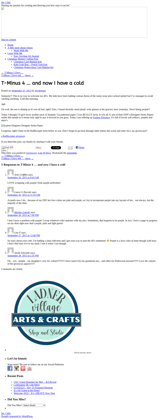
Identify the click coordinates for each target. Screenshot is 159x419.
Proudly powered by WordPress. (17, 416)
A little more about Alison (20, 47)
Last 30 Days (44, 153)
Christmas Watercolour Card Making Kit (33, 67)
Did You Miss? (14, 405)
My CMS (6, 2)
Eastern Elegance (101, 117)
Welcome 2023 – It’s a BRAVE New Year (34, 393)
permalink (72, 153)
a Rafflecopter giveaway (13, 136)
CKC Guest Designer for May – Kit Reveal (35, 382)
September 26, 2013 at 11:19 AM (23, 195)
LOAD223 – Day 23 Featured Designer (33, 387)
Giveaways (31, 153)
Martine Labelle (22, 212)
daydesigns (40, 90)
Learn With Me (14, 53)
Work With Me (21, 50)
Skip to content (8, 39)
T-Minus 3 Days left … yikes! (17, 75)
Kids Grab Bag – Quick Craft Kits (30, 64)
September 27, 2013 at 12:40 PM (23, 235)
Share (81, 147)
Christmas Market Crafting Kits (22, 59)
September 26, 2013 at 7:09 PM (23, 215)
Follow (4, 150)
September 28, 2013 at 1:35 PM (23, 255)
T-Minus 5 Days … (12, 72)
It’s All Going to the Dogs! (27, 390)
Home (10, 45)
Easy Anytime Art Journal (26, 56)
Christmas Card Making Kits (28, 61)
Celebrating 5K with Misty (27, 385)
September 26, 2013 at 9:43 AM (23, 177)
